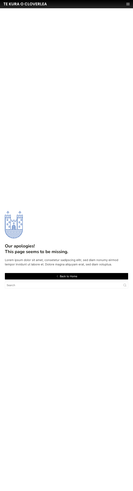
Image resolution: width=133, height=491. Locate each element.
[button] (128, 4)
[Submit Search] (125, 285)
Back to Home (68, 276)
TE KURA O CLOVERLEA (25, 4)
